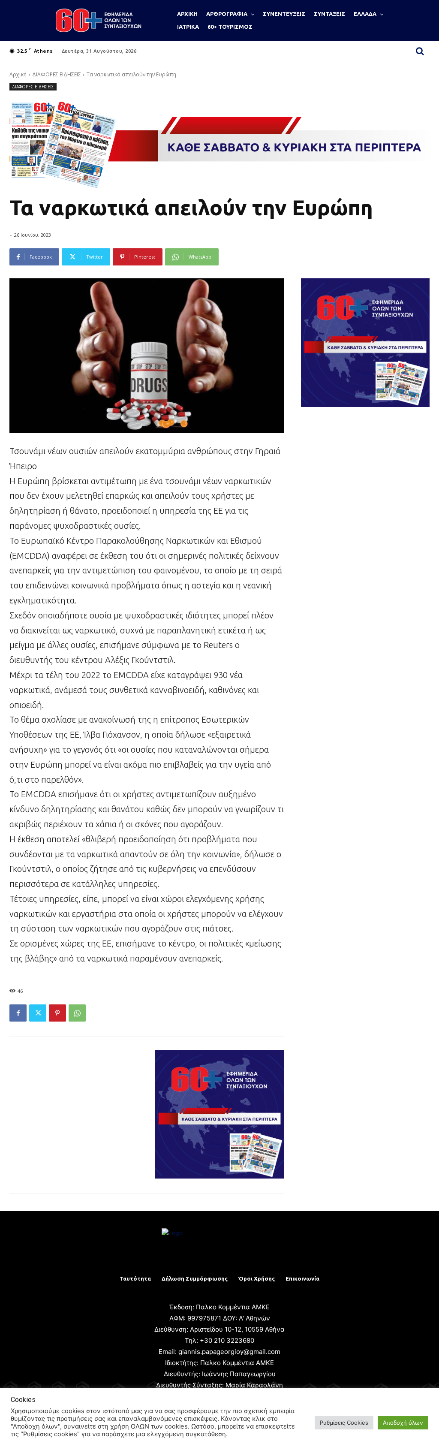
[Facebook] (18, 1013)
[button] (420, 51)
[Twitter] (37, 1013)
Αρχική (18, 74)
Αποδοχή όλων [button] (403, 1422)
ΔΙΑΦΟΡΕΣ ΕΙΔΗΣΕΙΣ (56, 74)
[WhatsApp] (77, 1013)
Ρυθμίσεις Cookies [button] (344, 1422)
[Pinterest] (57, 1013)
